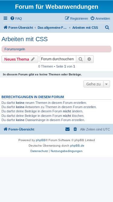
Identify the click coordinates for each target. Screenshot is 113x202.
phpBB (41, 140)
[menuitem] (16, 18)
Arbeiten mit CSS (25, 39)
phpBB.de (77, 145)
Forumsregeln (15, 49)
